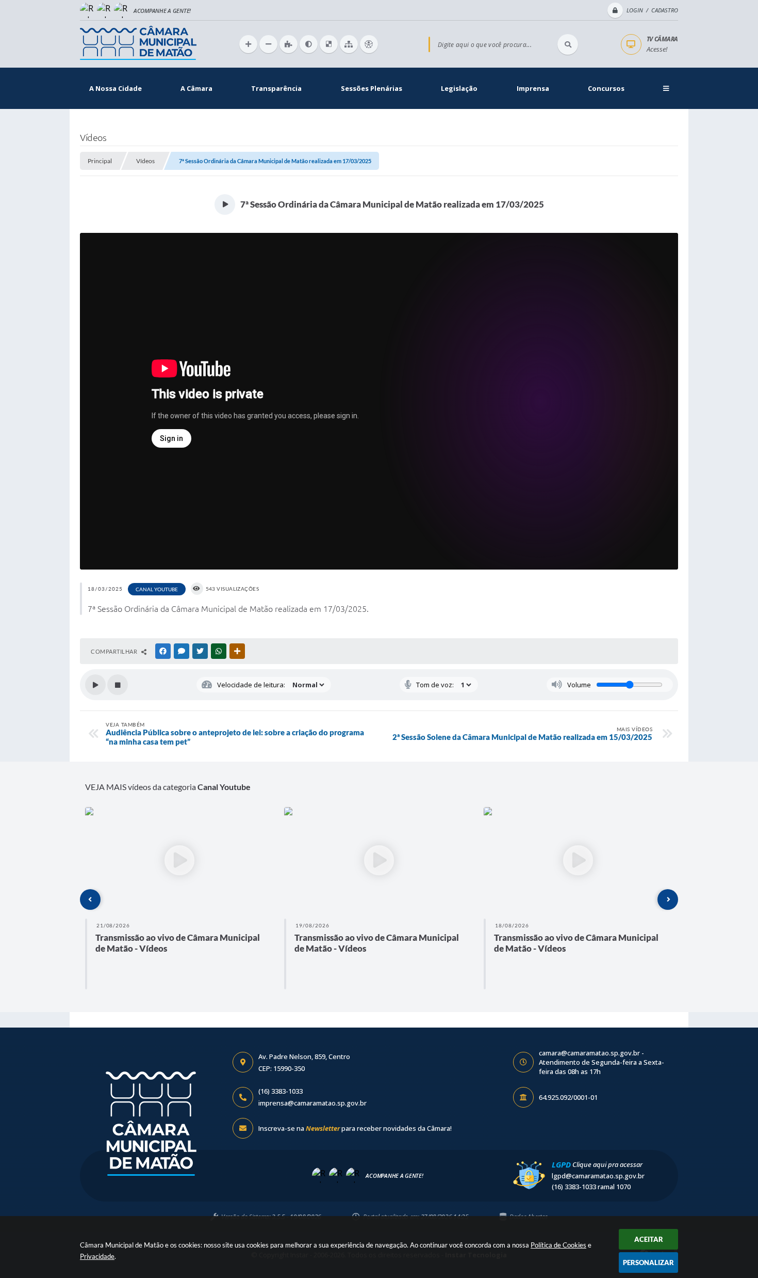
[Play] (95, 684)
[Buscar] (567, 44)
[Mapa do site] (349, 44)
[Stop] (117, 684)
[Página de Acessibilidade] (369, 44)
